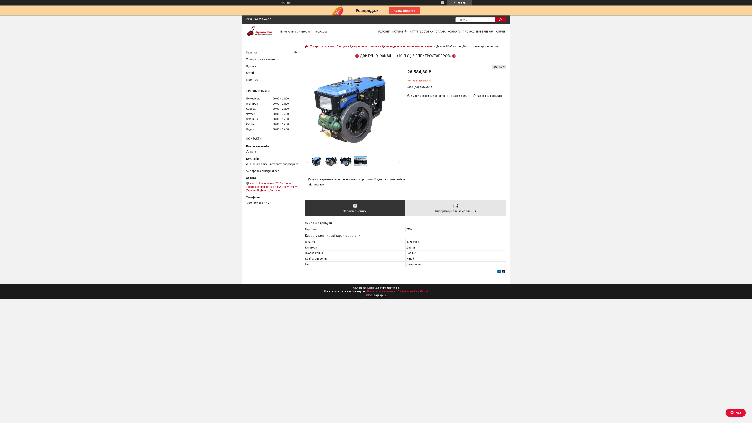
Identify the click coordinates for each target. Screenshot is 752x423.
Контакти (454, 31)
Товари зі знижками (260, 59)
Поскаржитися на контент (381, 291)
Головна (384, 31)
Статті (414, 31)
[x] (503, 272)
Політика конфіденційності (413, 291)
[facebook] (499, 272)
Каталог (397, 31)
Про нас (468, 31)
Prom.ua (394, 288)
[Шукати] (500, 19)
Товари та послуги (322, 46)
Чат (738, 412)
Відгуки (251, 66)
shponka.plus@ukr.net (264, 171)
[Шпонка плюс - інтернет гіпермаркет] (261, 31)
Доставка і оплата (433, 31)
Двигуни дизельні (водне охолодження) (408, 46)
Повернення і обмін (490, 31)
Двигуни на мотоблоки (364, 46)
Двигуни (342, 46)
